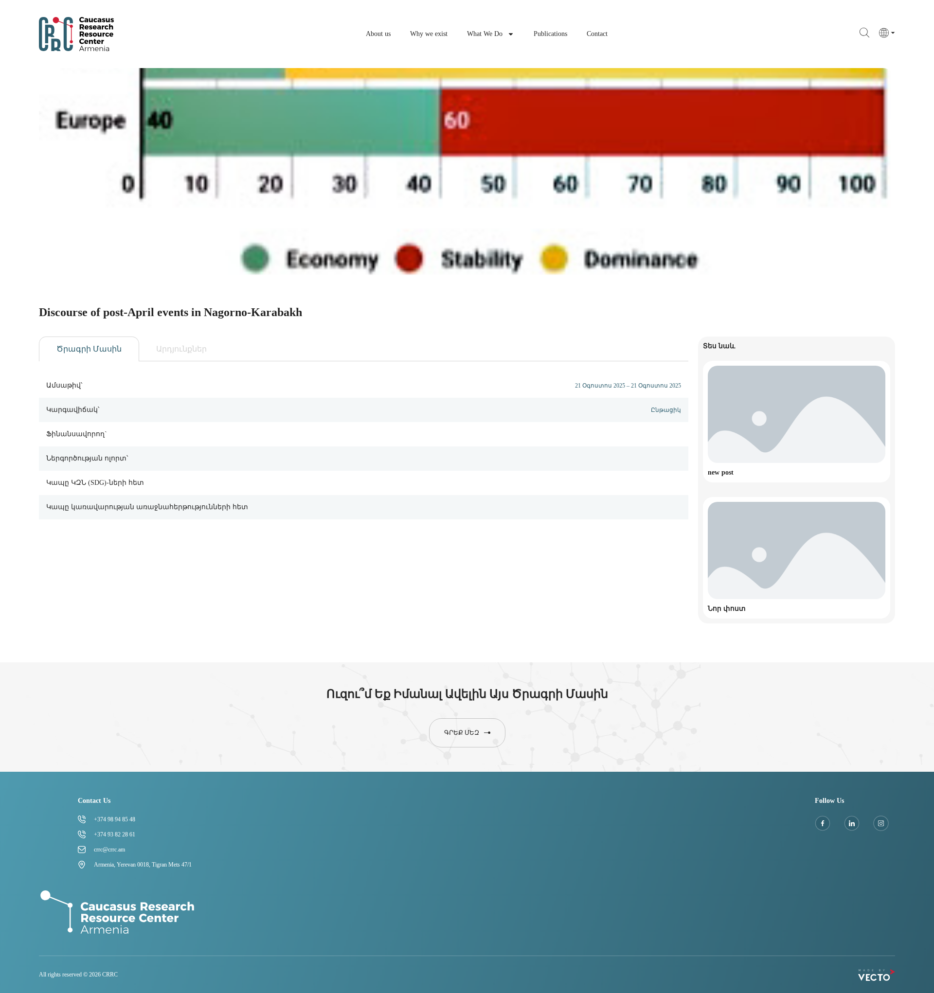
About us (378, 33)
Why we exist (429, 33)
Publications (550, 33)
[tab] (89, 349)
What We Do (485, 33)
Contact (597, 33)
